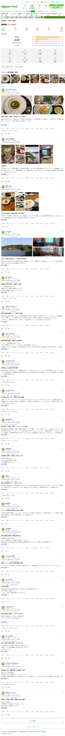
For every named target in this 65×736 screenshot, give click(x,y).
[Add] (61, 21)
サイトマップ (36, 2)
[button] (5, 78)
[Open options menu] (63, 89)
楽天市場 (52, 2)
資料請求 (43, 731)
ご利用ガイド (28, 2)
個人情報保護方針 (13, 731)
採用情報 (31, 731)
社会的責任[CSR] (23, 731)
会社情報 (4, 731)
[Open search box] (3, 67)
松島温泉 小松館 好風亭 (8, 20)
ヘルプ (21, 2)
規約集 (37, 731)
